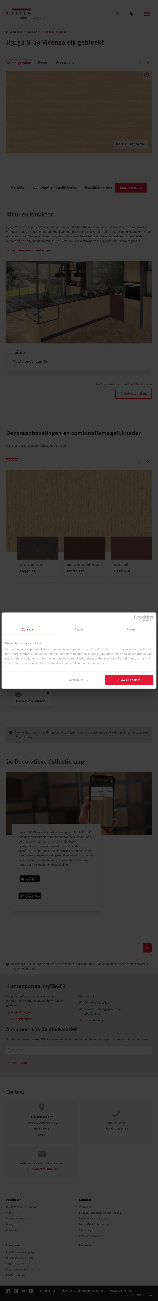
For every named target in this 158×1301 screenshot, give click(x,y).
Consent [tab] (27, 629)
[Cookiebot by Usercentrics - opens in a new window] (137, 618)
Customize (76, 680)
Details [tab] (79, 629)
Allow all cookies (128, 680)
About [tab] (130, 629)
